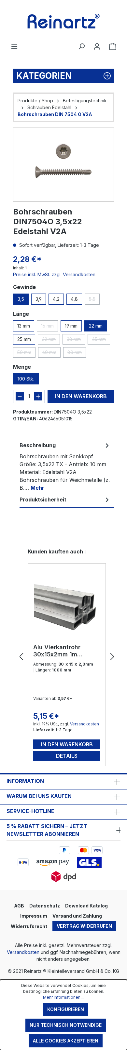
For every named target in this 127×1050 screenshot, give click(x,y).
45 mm (101, 340)
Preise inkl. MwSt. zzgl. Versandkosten (54, 274)
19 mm (71, 326)
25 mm (24, 339)
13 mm (23, 326)
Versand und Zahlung (77, 916)
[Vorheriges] (21, 657)
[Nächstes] (112, 657)
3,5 (21, 299)
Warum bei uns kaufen (39, 796)
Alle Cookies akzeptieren (65, 1040)
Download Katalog (86, 905)
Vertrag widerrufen (84, 926)
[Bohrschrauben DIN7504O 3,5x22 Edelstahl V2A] (63, 165)
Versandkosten (84, 723)
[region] (63, 164)
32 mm (51, 340)
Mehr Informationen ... (63, 997)
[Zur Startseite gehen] (63, 21)
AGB (19, 905)
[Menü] (14, 46)
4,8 (74, 299)
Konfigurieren (65, 1009)
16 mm (49, 327)
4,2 (56, 299)
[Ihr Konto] (97, 46)
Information (25, 781)
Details (67, 756)
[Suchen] (81, 46)
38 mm (76, 340)
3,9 (38, 299)
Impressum (33, 916)
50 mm (26, 353)
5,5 (94, 300)
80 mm (76, 353)
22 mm (96, 326)
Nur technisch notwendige (66, 1025)
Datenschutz (44, 905)
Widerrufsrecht (29, 926)
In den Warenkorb (81, 396)
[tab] (65, 466)
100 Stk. (26, 378)
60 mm (51, 353)
